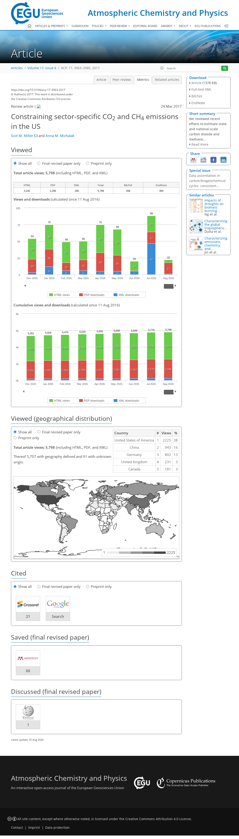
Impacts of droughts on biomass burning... (214, 205)
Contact (17, 827)
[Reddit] (203, 159)
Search (58, 616)
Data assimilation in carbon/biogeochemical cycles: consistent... (207, 180)
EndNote (198, 103)
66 (28, 670)
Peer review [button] (119, 26)
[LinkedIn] (223, 159)
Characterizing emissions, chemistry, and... (215, 243)
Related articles (167, 80)
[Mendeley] (193, 159)
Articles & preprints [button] (50, 26)
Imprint (34, 827)
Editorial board (145, 26)
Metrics (143, 80)
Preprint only (101, 163)
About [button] (184, 26)
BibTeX (196, 96)
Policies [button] (98, 26)
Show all (25, 163)
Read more (199, 144)
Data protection (57, 827)
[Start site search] (224, 68)
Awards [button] (167, 26)
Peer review (121, 80)
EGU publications (208, 26)
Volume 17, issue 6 (41, 68)
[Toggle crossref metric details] (28, 603)
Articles (17, 68)
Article (101, 80)
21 (28, 616)
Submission (79, 26)
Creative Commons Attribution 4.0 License (158, 819)
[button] (162, 68)
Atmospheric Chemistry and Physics (158, 12)
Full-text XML (201, 89)
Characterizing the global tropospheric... (215, 224)
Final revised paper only (61, 163)
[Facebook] (213, 159)
